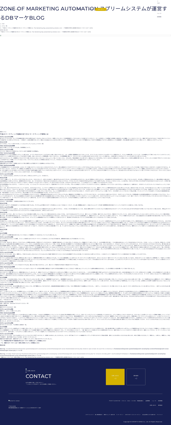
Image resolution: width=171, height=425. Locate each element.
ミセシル (124, 400)
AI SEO (134, 400)
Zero (128, 400)
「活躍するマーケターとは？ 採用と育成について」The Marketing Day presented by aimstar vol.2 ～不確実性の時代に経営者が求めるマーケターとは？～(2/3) (42, 357)
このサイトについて (89, 414)
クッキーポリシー (120, 414)
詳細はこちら (42, 340)
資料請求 (160, 405)
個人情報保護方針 (98, 414)
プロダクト (159, 6)
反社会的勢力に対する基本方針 (149, 414)
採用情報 (91, 9)
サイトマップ (159, 414)
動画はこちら (3, 131)
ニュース (85, 9)
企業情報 (79, 9)
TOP (3, 23)
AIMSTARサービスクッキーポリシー (133, 414)
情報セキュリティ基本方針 (109, 414)
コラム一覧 (4, 26)
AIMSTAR (117, 400)
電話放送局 (140, 400)
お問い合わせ (101, 9)
